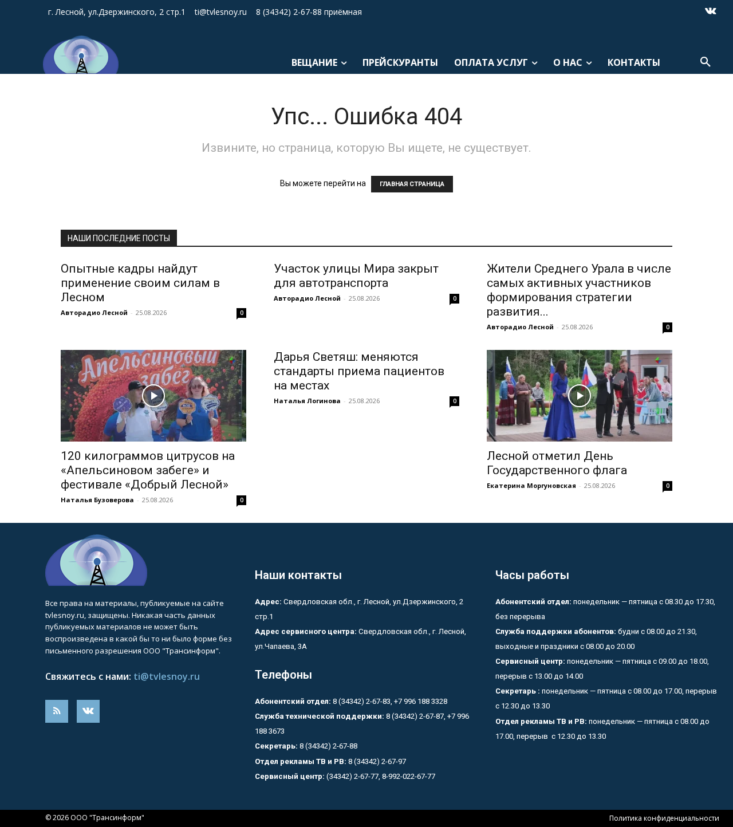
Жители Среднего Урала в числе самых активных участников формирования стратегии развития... (579, 290)
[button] (705, 62)
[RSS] (56, 711)
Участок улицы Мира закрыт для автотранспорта (356, 276)
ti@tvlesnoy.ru (166, 676)
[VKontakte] (710, 12)
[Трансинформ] (77, 55)
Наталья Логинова (307, 400)
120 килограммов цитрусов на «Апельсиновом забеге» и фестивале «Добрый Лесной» (148, 470)
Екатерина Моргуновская (531, 485)
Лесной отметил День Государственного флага (557, 463)
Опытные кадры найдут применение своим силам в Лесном (140, 283)
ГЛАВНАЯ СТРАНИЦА (412, 184)
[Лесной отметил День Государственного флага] (579, 396)
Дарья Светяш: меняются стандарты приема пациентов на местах (359, 371)
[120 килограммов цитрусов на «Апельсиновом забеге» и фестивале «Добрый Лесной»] (153, 396)
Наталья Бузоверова (97, 499)
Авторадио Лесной (94, 312)
